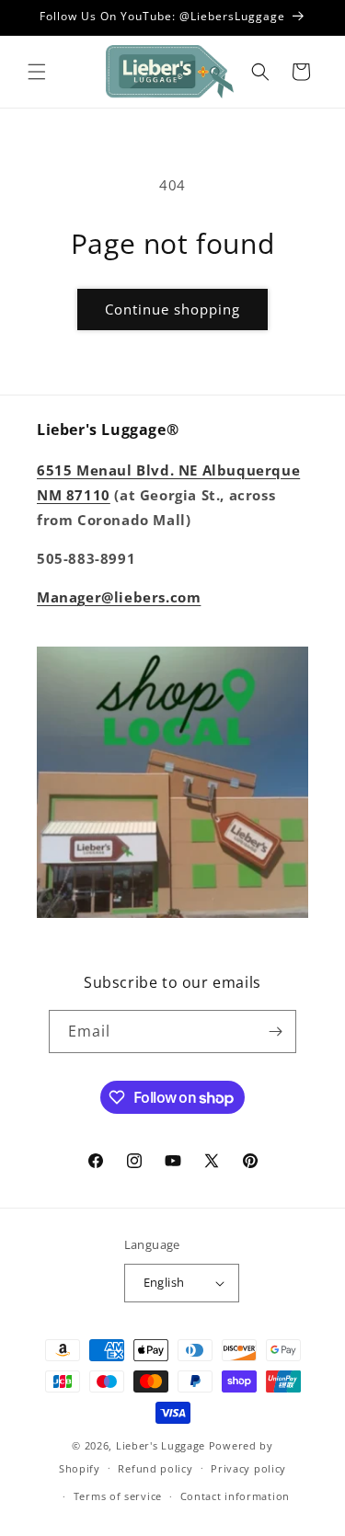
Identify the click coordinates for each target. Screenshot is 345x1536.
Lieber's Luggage (162, 1445)
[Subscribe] (275, 1031)
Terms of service (118, 1496)
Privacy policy (248, 1468)
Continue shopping (172, 309)
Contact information (235, 1496)
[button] (37, 72)
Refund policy (155, 1468)
